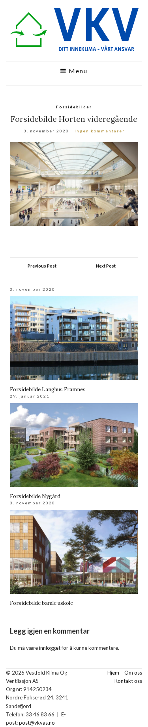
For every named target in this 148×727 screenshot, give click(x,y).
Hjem (113, 672)
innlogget (49, 648)
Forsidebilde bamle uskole (41, 603)
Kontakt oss (128, 681)
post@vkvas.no (37, 723)
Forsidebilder (74, 106)
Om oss (133, 672)
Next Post (106, 265)
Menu (77, 71)
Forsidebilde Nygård (35, 496)
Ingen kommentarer (100, 130)
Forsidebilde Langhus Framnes (48, 389)
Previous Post (42, 265)
